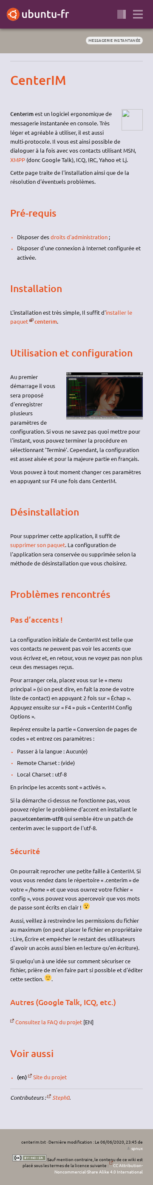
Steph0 (60, 1097)
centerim (45, 321)
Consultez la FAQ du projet (48, 1022)
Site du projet (50, 1077)
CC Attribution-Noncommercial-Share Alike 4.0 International (98, 1168)
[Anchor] (17, 80)
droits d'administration (79, 236)
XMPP (17, 159)
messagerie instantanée (114, 40)
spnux (137, 1148)
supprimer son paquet (37, 544)
